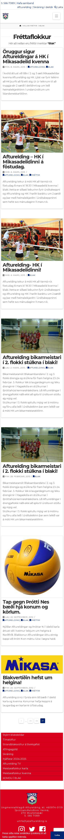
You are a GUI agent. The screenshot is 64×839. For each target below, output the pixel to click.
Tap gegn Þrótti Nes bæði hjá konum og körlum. (26, 607)
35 (30, 721)
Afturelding (24, 7)
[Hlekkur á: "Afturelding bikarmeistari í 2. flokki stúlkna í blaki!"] (32, 336)
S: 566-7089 (8, 3)
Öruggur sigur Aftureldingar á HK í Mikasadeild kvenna (26, 56)
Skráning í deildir (43, 7)
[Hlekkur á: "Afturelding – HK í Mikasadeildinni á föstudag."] (32, 131)
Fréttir (35, 175)
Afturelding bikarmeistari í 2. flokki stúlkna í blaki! (32, 359)
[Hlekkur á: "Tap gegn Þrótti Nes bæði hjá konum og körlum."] (32, 567)
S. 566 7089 (32, 815)
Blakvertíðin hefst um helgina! (27, 680)
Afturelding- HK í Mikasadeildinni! (22, 267)
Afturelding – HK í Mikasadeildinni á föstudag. (23, 162)
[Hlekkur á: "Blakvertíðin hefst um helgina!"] (32, 664)
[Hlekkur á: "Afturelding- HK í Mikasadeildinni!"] (32, 239)
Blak (51, 67)
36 (36, 721)
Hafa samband (25, 3)
